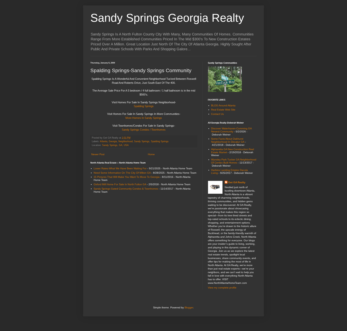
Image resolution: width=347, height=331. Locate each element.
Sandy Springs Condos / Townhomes (144, 129)
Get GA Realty (236, 182)
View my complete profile (222, 287)
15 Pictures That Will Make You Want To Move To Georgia (127, 176)
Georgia (113, 141)
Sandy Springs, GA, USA (115, 145)
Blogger (189, 307)
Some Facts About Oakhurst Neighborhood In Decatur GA (227, 140)
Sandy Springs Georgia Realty (167, 17)
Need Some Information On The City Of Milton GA (122, 172)
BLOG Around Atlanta (223, 105)
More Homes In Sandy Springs (143, 117)
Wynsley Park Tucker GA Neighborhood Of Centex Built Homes (233, 161)
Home (151, 154)
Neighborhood (125, 141)
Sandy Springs (141, 141)
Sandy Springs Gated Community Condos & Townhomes (126, 188)
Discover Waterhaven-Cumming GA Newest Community (231, 130)
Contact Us (217, 114)
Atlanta (103, 141)
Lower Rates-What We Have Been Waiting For (120, 168)
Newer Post (97, 154)
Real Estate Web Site (223, 109)
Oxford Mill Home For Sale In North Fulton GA (120, 184)
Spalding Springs (144, 106)
